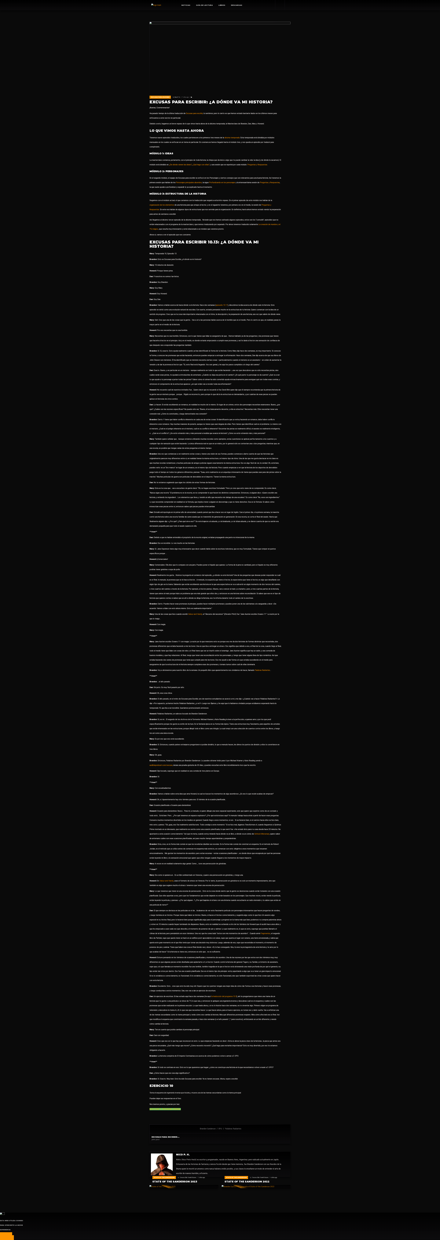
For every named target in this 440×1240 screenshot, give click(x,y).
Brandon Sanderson (208, 1129)
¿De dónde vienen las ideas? (180, 165)
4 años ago (274, 1177)
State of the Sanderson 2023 (174, 1181)
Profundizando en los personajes (222, 182)
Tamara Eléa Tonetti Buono (188, 1177)
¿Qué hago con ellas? (201, 165)
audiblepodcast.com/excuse (161, 765)
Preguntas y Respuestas (257, 165)
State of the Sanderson (164, 1177)
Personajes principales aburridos (189, 182)
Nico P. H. (177, 97)
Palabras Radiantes (233, 1129)
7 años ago (185, 97)
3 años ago (201, 1177)
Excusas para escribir (194, 113)
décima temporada (232, 138)
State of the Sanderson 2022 (247, 1181)
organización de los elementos (162, 205)
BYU (220, 1129)
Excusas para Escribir (160, 97)
